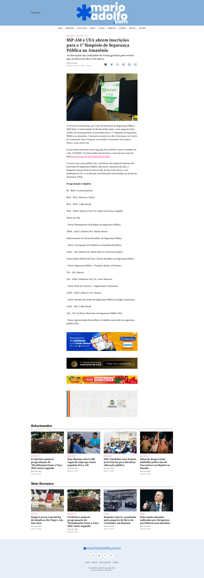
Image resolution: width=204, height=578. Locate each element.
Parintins (111, 28)
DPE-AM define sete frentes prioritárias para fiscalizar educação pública (120, 462)
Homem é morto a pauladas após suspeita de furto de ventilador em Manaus (120, 520)
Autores (142, 28)
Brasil (92, 28)
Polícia (102, 28)
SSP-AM (80, 36)
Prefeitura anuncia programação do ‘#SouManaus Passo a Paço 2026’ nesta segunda (46, 464)
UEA (86, 36)
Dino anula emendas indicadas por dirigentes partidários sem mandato (155, 520)
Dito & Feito (82, 28)
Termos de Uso (105, 562)
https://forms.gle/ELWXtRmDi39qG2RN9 (90, 156)
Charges (122, 28)
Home (60, 28)
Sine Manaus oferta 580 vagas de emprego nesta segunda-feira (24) (81, 462)
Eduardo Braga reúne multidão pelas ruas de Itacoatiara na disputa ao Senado (155, 464)
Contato (116, 562)
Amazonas (70, 28)
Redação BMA (72, 63)
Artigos (132, 28)
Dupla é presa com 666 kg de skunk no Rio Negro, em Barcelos (47, 520)
